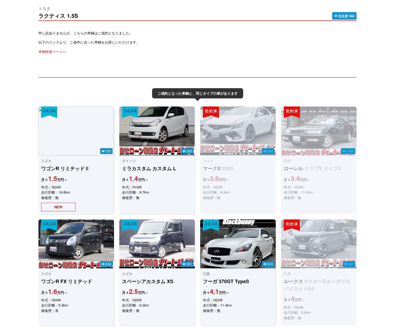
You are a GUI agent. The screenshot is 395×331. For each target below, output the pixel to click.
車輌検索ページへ (52, 51)
